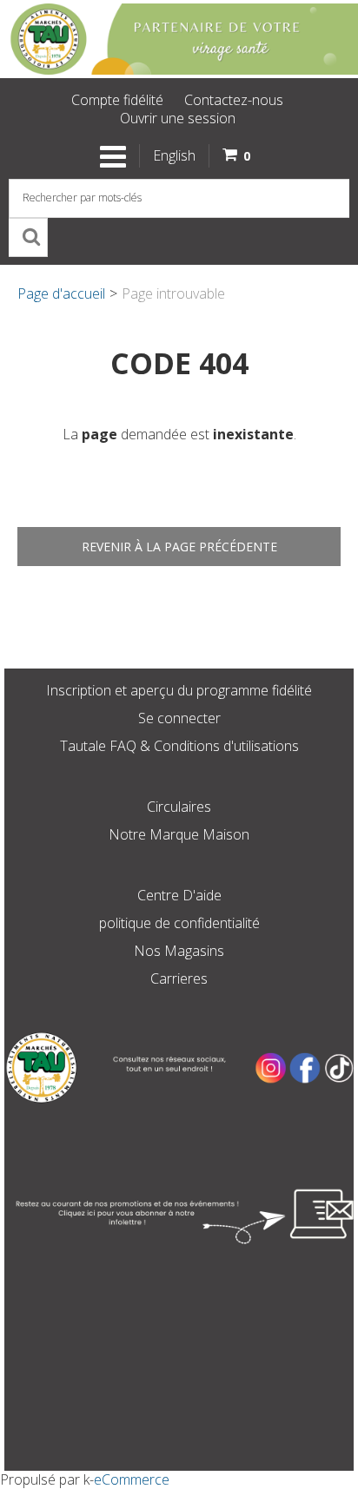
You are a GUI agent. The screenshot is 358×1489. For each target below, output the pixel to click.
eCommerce (131, 1479)
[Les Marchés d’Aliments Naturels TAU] (179, 39)
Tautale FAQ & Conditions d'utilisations (179, 745)
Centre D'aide (179, 895)
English (174, 155)
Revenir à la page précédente (179, 546)
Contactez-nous (233, 99)
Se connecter (179, 718)
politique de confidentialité (179, 922)
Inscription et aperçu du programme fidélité (179, 690)
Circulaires (179, 806)
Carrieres (179, 978)
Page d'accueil (61, 293)
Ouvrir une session (177, 118)
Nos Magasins (179, 950)
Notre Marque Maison (179, 834)
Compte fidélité (117, 99)
